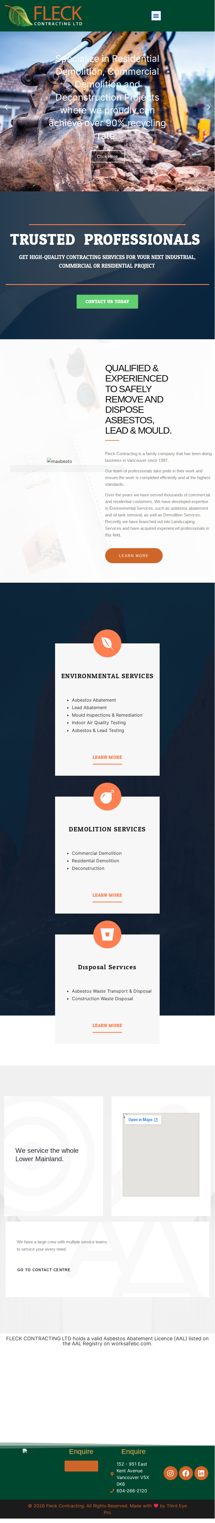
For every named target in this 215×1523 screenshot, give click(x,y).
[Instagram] (171, 1473)
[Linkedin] (201, 1473)
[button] (156, 16)
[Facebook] (186, 1473)
